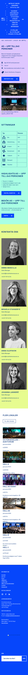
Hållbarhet (4, 580)
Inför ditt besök (14, 3)
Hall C (6, 547)
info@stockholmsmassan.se (13, 615)
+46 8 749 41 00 (10, 614)
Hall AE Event (9, 487)
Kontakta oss (8, 79)
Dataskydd (4, 587)
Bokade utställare (14, 34)
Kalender (14, 11)
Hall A (6, 464)
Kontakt (3, 575)
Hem (2, 40)
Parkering (14, 5)
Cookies (3, 585)
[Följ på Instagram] (2, 594)
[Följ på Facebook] (5, 594)
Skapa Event (14, 15)
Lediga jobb (4, 581)
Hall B (6, 535)
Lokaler (14, 18)
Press (2, 578)
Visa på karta (4, 623)
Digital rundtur (9, 193)
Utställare (14, 30)
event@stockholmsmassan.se (10, 273)
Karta (6, 215)
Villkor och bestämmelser (7, 583)
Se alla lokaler (9, 421)
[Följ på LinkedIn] (9, 594)
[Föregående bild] (2, 112)
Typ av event (15, 17)
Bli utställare (14, 32)
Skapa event (8, 40)
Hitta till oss (14, 7)
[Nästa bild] (3, 112)
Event (6, 72)
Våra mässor (14, 13)
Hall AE (6, 511)
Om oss (3, 576)
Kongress (18, 72)
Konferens (12, 72)
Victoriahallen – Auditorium (11, 441)
